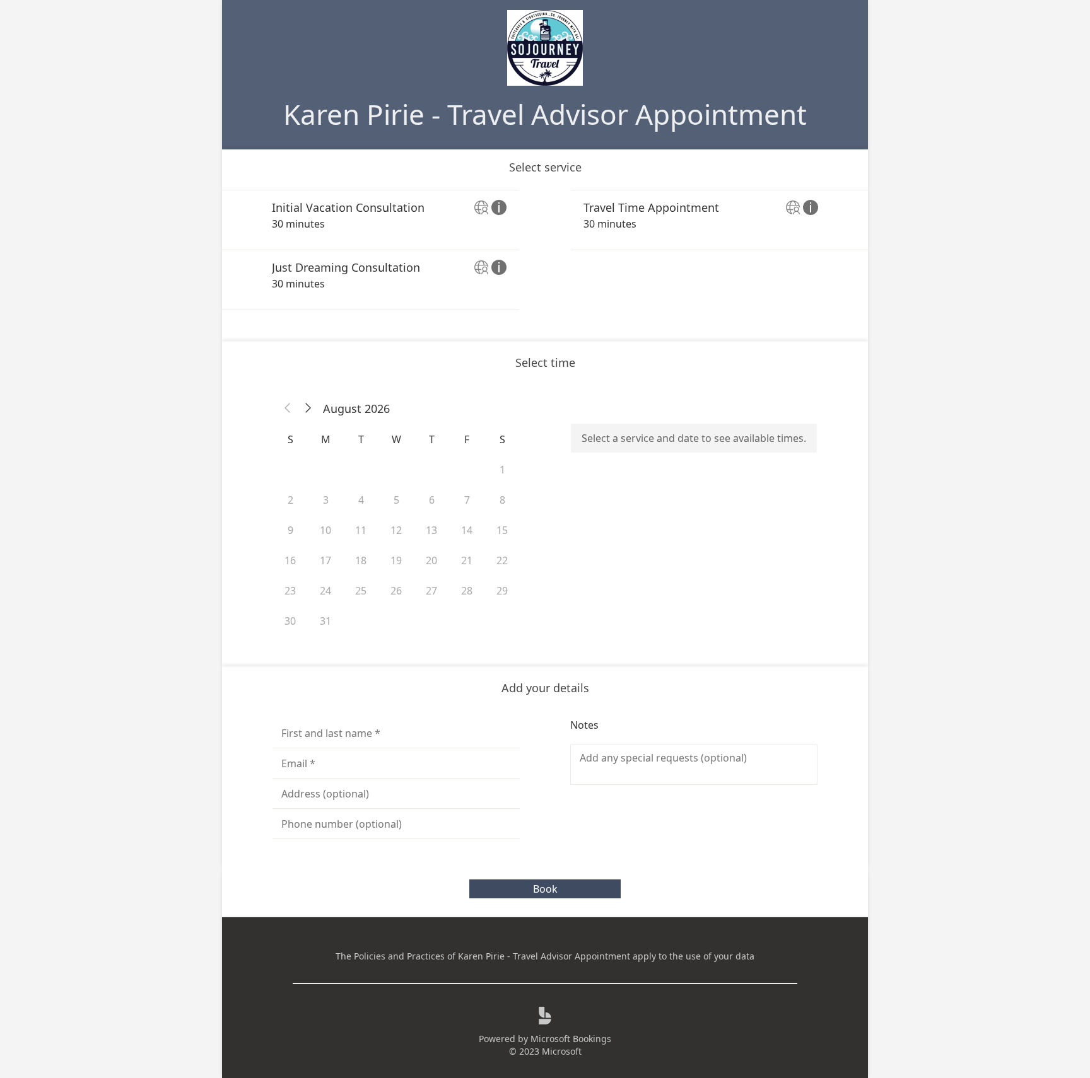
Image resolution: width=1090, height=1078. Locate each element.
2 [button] (290, 500)
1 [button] (502, 470)
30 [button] (290, 621)
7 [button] (467, 500)
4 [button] (361, 500)
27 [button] (431, 591)
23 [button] (290, 591)
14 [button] (466, 530)
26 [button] (396, 591)
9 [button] (290, 530)
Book (545, 889)
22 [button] (502, 560)
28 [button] (466, 591)
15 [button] (502, 530)
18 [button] (360, 560)
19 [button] (396, 560)
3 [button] (326, 500)
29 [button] (502, 591)
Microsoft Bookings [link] (570, 1039)
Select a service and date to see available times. (694, 438)
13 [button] (431, 530)
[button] (288, 408)
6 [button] (432, 500)
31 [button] (325, 621)
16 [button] (290, 560)
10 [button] (325, 530)
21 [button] (466, 560)
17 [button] (325, 560)
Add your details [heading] (545, 687)
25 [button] (360, 591)
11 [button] (360, 530)
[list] (545, 250)
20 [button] (431, 560)
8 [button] (502, 500)
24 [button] (325, 591)
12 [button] (396, 530)
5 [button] (396, 500)
